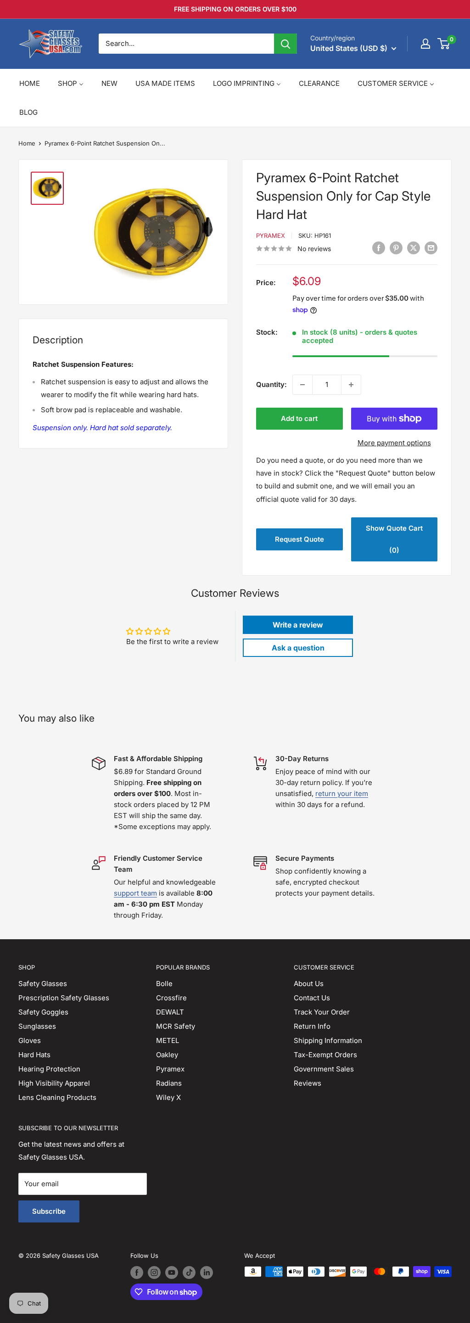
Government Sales (324, 1069)
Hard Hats (34, 1054)
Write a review (298, 624)
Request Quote (299, 539)
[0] (444, 43)
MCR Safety (175, 1026)
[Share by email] (431, 247)
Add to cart (299, 418)
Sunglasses (37, 1026)
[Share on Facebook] (378, 247)
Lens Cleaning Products (57, 1097)
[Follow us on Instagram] (154, 1272)
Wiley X (168, 1097)
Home (26, 143)
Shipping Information (328, 1040)
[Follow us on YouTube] (171, 1272)
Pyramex (270, 235)
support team (135, 893)
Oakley (167, 1054)
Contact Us (312, 997)
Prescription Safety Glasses (63, 997)
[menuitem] (29, 83)
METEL (167, 1040)
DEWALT (170, 1012)
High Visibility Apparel (54, 1083)
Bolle (164, 983)
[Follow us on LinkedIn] (206, 1272)
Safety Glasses (42, 983)
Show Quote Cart (394, 539)
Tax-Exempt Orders (325, 1054)
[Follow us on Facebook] (136, 1272)
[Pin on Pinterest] (396, 247)
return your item (341, 793)
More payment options (394, 442)
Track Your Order (322, 1012)
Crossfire (171, 997)
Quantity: (271, 384)
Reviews (307, 1083)
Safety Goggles (43, 1012)
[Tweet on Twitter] (413, 247)
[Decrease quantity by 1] (302, 384)
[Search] (285, 44)
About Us (309, 983)
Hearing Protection (49, 1069)
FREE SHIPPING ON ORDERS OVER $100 (235, 9)
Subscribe (49, 1211)
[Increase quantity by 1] (351, 384)
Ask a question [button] (298, 647)
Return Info (312, 1026)
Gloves (29, 1040)
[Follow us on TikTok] (189, 1272)
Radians (169, 1083)
